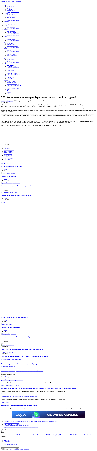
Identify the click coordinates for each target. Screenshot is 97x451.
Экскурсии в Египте (12, 56)
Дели (17, 435)
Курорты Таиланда (11, 82)
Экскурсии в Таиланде (12, 84)
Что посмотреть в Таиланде (14, 85)
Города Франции (11, 31)
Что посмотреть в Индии (13, 74)
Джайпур (21, 434)
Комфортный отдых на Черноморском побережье (17, 337)
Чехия (5, 58)
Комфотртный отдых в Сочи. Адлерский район (16, 195)
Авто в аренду (7, 159)
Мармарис (57, 434)
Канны (42, 434)
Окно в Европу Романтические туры (19, 449)
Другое (8, 93)
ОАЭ (5, 75)
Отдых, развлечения (12, 55)
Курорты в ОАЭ (11, 77)
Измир (35, 434)
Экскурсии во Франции (13, 33)
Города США (10, 65)
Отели (8, 89)
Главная (6, 439)
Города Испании (11, 14)
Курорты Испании (11, 16)
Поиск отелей (7, 156)
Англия (6, 25)
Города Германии (11, 22)
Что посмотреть (11, 24)
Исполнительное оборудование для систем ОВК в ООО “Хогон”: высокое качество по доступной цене (30, 421)
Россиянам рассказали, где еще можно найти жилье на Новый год (22, 371)
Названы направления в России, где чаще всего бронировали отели (23, 364)
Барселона (12, 434)
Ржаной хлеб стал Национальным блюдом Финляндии (19, 396)
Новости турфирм (11, 54)
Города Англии (11, 27)
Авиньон (3, 434)
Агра (7, 434)
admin (5, 169)
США (5, 63)
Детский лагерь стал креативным (12, 380)
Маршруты (9, 90)
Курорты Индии (11, 71)
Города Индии (10, 70)
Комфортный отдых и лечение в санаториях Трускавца (19, 405)
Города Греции (10, 37)
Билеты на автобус (8, 152)
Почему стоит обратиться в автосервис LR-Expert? (17, 425)
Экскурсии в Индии (12, 73)
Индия (5, 69)
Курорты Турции (11, 44)
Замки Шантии (30, 434)
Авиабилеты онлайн (9, 150)
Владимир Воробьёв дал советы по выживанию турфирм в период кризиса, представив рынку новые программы (38, 388)
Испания (6, 13)
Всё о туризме (7, 86)
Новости (9, 92)
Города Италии (10, 6)
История (9, 50)
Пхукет (72, 434)
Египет (5, 48)
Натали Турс (65, 434)
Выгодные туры (8, 148)
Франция (6, 29)
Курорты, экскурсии (12, 61)
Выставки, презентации (13, 88)
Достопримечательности (13, 12)
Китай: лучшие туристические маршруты (14, 317)
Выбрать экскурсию (9, 158)
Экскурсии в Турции (12, 46)
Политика (9, 52)
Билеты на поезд (8, 151)
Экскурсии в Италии (12, 9)
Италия (5, 5)
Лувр (50, 434)
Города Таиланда (11, 81)
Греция (5, 36)
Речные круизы (8, 155)
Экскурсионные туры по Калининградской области (18, 186)
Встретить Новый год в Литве (10, 327)
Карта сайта (7, 441)
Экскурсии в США (12, 66)
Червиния (93, 434)
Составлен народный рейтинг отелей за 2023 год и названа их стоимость (24, 356)
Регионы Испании (11, 17)
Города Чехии (10, 59)
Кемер (46, 434)
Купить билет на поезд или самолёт (13, 424)
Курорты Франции (11, 32)
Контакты (6, 440)
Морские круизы (8, 154)
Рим (77, 434)
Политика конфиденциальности (12, 444)
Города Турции (10, 43)
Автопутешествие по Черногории (11, 166)
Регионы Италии (11, 10)
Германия (6, 21)
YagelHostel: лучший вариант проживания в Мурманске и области (22, 349)
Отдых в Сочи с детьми (8, 176)
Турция (5, 42)
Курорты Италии (11, 8)
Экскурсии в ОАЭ (11, 78)
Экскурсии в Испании (12, 18)
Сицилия (81, 434)
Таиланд (6, 80)
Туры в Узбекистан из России (11, 423)
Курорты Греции (11, 39)
